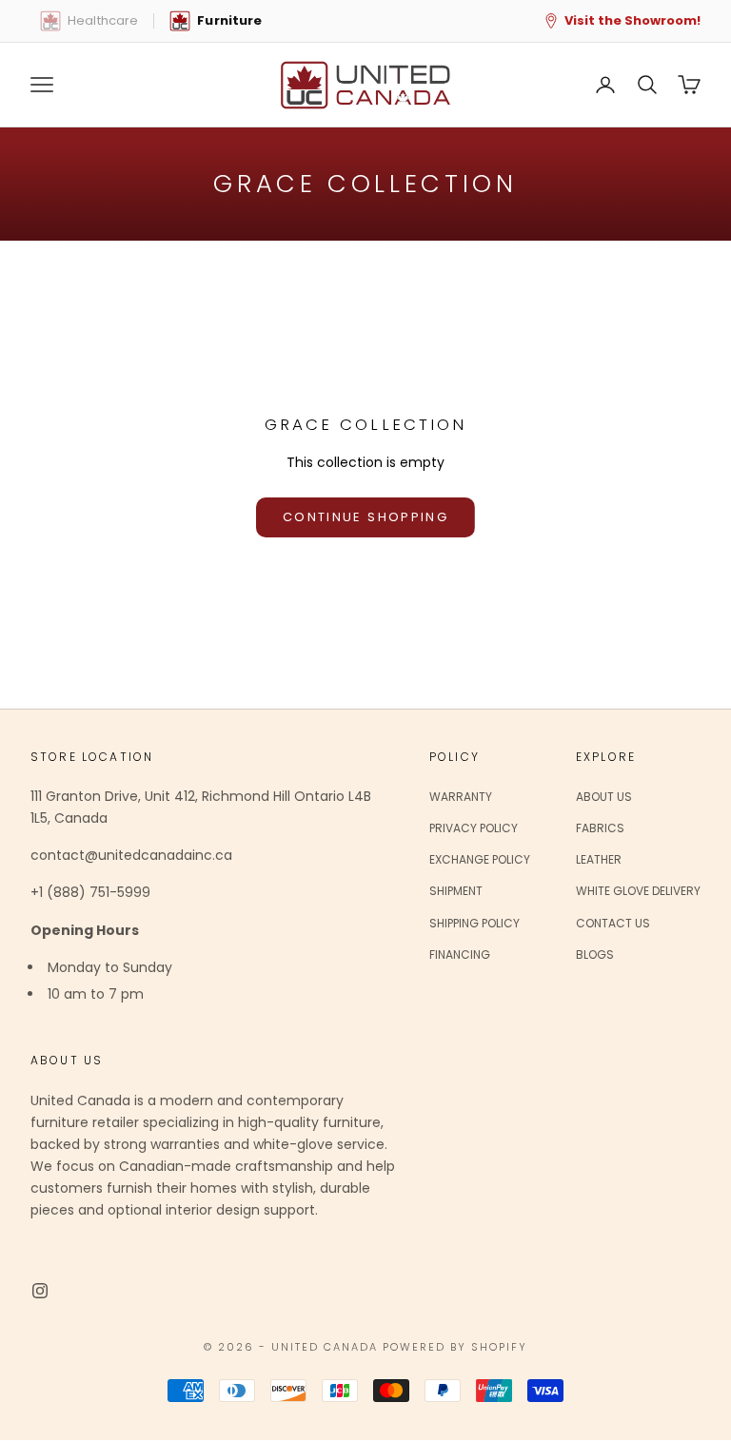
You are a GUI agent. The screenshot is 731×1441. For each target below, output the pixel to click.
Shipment (456, 891)
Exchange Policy (479, 859)
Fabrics (600, 828)
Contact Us (613, 923)
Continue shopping (365, 517)
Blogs (595, 954)
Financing (459, 954)
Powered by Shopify (455, 1346)
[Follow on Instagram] (39, 1290)
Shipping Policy (474, 923)
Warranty (460, 797)
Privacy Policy (473, 828)
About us (604, 797)
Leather (599, 859)
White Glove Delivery (638, 891)
